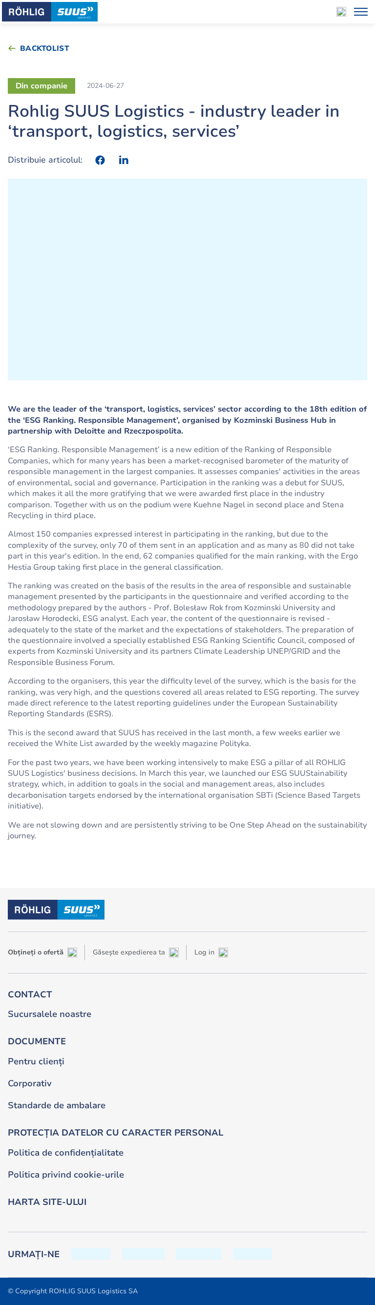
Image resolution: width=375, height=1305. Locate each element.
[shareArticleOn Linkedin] (123, 160)
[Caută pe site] (341, 11)
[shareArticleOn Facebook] (100, 160)
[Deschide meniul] (361, 12)
